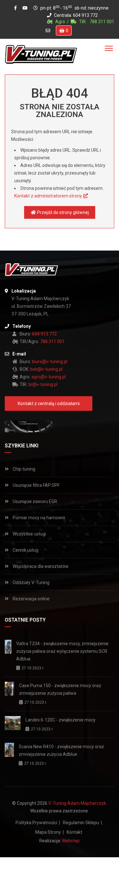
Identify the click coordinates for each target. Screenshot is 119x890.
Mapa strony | (49, 832)
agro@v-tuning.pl (48, 376)
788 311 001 (101, 21)
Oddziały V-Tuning (31, 582)
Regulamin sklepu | (82, 822)
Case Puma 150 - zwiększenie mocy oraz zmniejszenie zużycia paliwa (60, 689)
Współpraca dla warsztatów (40, 566)
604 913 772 (85, 15)
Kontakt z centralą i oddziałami (49, 403)
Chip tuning (23, 469)
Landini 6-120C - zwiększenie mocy (60, 719)
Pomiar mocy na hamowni (38, 517)
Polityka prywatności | (38, 822)
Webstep (71, 840)
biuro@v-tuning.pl (49, 361)
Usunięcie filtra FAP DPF (36, 485)
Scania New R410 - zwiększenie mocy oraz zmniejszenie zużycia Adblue (61, 750)
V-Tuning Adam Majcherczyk (77, 803)
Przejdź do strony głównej (62, 212)
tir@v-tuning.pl (42, 384)
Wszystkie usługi (29, 533)
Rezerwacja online (31, 598)
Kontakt (74, 832)
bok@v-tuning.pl (46, 369)
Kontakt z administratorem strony (48, 195)
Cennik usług (25, 550)
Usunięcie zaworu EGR (34, 501)
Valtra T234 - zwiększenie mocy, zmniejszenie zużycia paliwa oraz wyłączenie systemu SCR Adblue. (62, 651)
